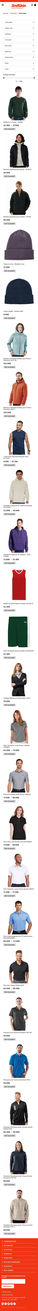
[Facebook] (3, 1304)
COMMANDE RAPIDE (10, 1241)
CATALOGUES (8, 1249)
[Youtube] (8, 1304)
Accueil (5, 13)
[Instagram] (5, 1304)
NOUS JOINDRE (8, 1270)
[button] (2, 4)
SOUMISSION (8, 1254)
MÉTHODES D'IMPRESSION (12, 1262)
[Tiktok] (14, 1304)
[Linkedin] (11, 1304)
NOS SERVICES (8, 1245)
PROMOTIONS (8, 1258)
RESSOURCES (8, 1266)
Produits (13, 13)
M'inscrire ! (7, 1286)
